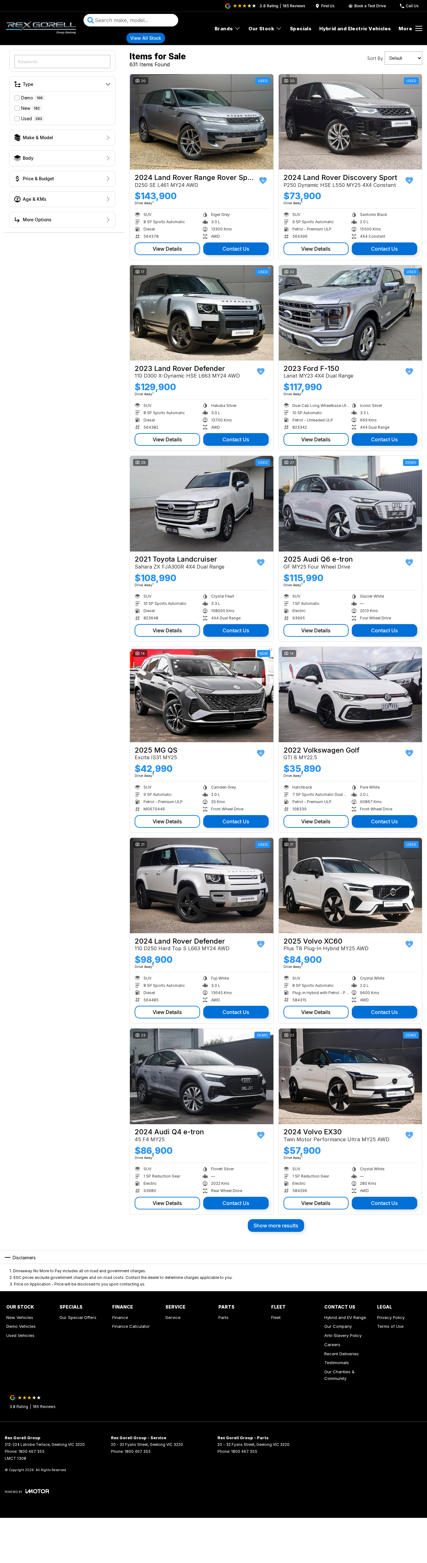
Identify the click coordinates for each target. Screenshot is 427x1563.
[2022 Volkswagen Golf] (350, 694)
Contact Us (236, 249)
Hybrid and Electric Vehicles (355, 29)
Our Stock (261, 29)
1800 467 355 (31, 1451)
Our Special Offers (77, 1317)
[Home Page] (41, 28)
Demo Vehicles (21, 1326)
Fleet (276, 1317)
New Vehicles (19, 1317)
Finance (120, 1317)
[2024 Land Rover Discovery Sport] (350, 122)
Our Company (338, 1326)
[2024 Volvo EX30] (350, 1076)
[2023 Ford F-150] (350, 313)
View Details (167, 249)
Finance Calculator (131, 1326)
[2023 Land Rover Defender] (201, 313)
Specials (300, 29)
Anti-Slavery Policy (343, 1335)
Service (172, 1317)
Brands (224, 29)
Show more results (275, 1225)
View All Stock (145, 38)
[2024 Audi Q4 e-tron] (201, 1076)
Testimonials (336, 1362)
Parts (223, 1317)
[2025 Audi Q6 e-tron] (350, 503)
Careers (332, 1344)
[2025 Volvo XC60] (350, 885)
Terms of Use (390, 1326)
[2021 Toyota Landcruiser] (201, 503)
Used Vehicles (20, 1335)
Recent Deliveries (341, 1353)
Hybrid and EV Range (345, 1317)
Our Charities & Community (339, 1375)
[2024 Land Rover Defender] (201, 885)
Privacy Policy (391, 1317)
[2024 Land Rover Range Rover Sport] (201, 122)
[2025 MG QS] (201, 694)
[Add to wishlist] (263, 180)
